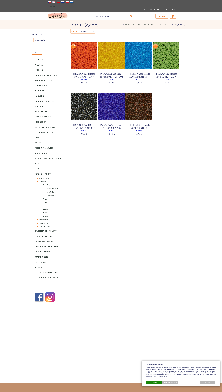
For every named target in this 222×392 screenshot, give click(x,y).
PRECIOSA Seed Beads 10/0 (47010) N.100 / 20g (84, 128)
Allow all (154, 382)
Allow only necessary (170, 382)
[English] (54, 2)
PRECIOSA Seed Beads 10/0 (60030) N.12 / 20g (139, 76)
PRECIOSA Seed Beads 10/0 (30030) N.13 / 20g (111, 128)
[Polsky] (67, 2)
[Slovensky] (63, 2)
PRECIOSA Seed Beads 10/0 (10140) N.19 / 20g (139, 128)
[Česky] (49, 2)
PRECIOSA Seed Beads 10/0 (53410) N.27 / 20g (166, 76)
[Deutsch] (58, 2)
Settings (207, 382)
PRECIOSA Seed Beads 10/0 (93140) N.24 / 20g (84, 76)
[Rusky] (72, 2)
